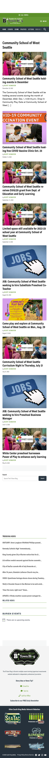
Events (10, 29)
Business (39, 29)
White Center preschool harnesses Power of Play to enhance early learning (24, 455)
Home (4, 29)
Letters (31, 29)
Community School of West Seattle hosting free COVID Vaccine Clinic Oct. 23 (24, 149)
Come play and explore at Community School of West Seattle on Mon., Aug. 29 (23, 325)
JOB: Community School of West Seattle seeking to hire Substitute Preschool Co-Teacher (24, 285)
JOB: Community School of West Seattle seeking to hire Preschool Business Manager (23, 414)
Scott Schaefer (10, 85)
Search (4, 474)
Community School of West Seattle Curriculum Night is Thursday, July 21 (22, 363)
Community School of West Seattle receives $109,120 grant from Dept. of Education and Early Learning (23, 190)
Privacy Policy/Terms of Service (25, 755)
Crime (17, 29)
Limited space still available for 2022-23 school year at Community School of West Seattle (24, 232)
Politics (23, 29)
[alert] (24, 620)
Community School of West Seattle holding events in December (24, 80)
